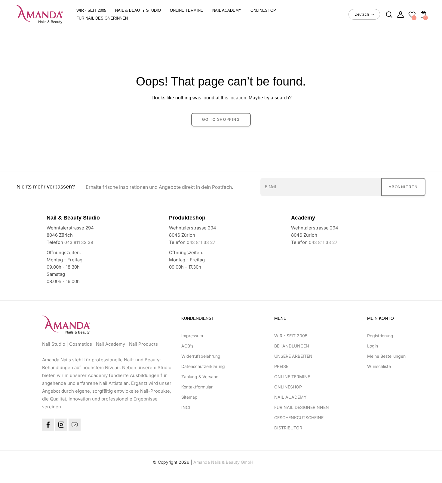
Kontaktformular (197, 386)
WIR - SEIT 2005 (290, 335)
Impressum (192, 335)
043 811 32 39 (78, 242)
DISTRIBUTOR (288, 427)
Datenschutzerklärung (203, 366)
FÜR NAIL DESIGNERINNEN (301, 407)
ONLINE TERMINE (292, 376)
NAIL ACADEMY (290, 397)
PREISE (281, 366)
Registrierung (380, 335)
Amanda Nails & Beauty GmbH (223, 462)
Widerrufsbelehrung (200, 356)
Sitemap (189, 397)
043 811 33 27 (201, 242)
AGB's (187, 345)
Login (372, 345)
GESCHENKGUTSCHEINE (299, 417)
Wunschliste (379, 366)
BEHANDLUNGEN (291, 345)
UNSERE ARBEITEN (293, 356)
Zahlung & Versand (200, 376)
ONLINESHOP (288, 386)
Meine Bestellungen (386, 356)
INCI (185, 407)
